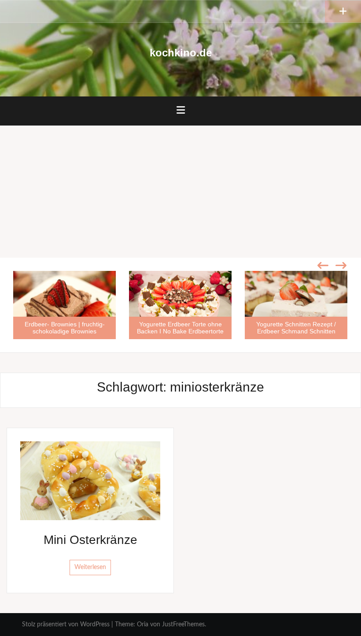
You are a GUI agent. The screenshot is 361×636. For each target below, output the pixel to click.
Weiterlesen (90, 567)
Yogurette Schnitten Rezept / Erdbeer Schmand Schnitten (296, 327)
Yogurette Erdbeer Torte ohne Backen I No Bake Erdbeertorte (180, 327)
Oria (142, 624)
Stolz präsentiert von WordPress (66, 624)
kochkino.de (181, 53)
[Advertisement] (180, 191)
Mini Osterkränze (90, 540)
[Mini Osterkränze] (90, 480)
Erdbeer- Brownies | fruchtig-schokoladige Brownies (65, 327)
